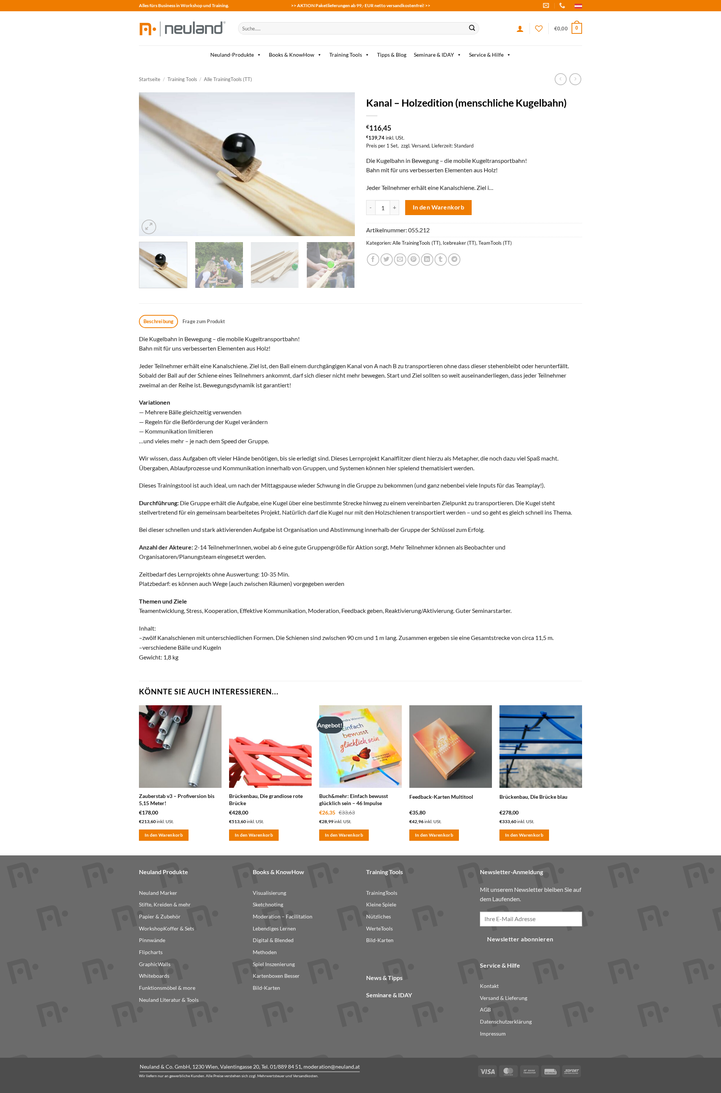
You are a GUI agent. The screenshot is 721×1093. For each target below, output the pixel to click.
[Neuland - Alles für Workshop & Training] (183, 28)
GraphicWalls (154, 964)
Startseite (149, 79)
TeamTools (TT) (495, 243)
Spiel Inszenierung (274, 964)
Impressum (493, 1033)
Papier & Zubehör (160, 916)
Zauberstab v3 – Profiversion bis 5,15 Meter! (176, 799)
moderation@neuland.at (331, 1066)
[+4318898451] (563, 5)
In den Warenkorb (438, 207)
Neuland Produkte (163, 871)
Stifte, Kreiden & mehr (165, 904)
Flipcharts (151, 952)
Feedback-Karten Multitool (441, 796)
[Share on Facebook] (373, 259)
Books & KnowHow (291, 54)
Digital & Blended (273, 940)
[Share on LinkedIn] (427, 259)
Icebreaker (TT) (459, 243)
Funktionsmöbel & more (167, 988)
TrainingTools (381, 893)
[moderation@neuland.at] (547, 5)
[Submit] (472, 28)
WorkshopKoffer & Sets (166, 928)
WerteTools (379, 928)
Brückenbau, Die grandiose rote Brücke (266, 799)
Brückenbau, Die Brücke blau (533, 796)
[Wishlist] (539, 28)
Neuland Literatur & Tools (169, 1000)
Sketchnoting (268, 904)
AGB (485, 1009)
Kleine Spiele (381, 904)
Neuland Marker (158, 893)
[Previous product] (575, 79)
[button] (568, 28)
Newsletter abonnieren (520, 939)
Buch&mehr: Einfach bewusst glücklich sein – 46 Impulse (353, 799)
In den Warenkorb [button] (164, 835)
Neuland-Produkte (232, 54)
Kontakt (489, 986)
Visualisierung (269, 893)
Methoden (265, 952)
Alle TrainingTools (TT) (228, 79)
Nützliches (378, 916)
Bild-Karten (266, 988)
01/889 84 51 (285, 1066)
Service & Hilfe (486, 54)
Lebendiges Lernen (274, 928)
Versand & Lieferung (503, 998)
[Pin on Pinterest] (413, 259)
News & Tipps (384, 977)
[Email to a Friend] (400, 259)
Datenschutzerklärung (506, 1021)
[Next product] (560, 79)
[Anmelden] (520, 28)
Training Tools (345, 54)
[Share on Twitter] (386, 259)
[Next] (341, 164)
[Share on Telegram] (454, 259)
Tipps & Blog (391, 54)
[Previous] (153, 164)
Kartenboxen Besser (276, 976)
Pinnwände (152, 940)
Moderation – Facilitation (282, 916)
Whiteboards (154, 976)
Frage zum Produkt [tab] (204, 321)
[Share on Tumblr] (440, 259)
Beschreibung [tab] (158, 321)
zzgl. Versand (415, 146)
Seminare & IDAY (434, 54)
